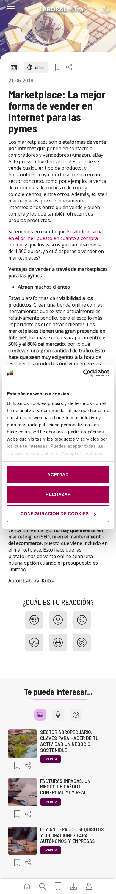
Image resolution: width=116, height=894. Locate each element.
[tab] (40, 715)
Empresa (50, 759)
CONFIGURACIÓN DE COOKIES (55, 513)
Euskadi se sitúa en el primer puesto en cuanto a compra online (55, 238)
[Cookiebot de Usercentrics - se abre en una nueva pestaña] (83, 373)
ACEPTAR (58, 474)
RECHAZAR (58, 494)
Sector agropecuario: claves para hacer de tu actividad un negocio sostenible (69, 741)
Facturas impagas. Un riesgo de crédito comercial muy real (65, 786)
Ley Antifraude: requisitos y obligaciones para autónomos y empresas (72, 835)
